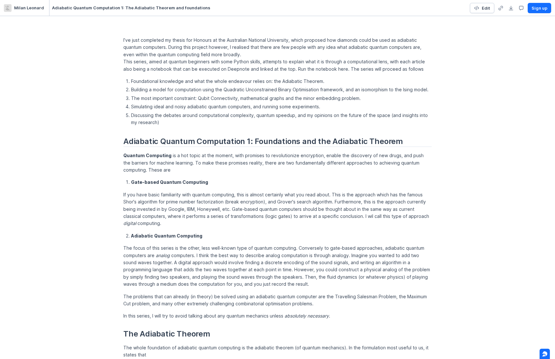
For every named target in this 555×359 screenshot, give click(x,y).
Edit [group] (486, 8)
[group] (501, 8)
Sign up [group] (539, 8)
